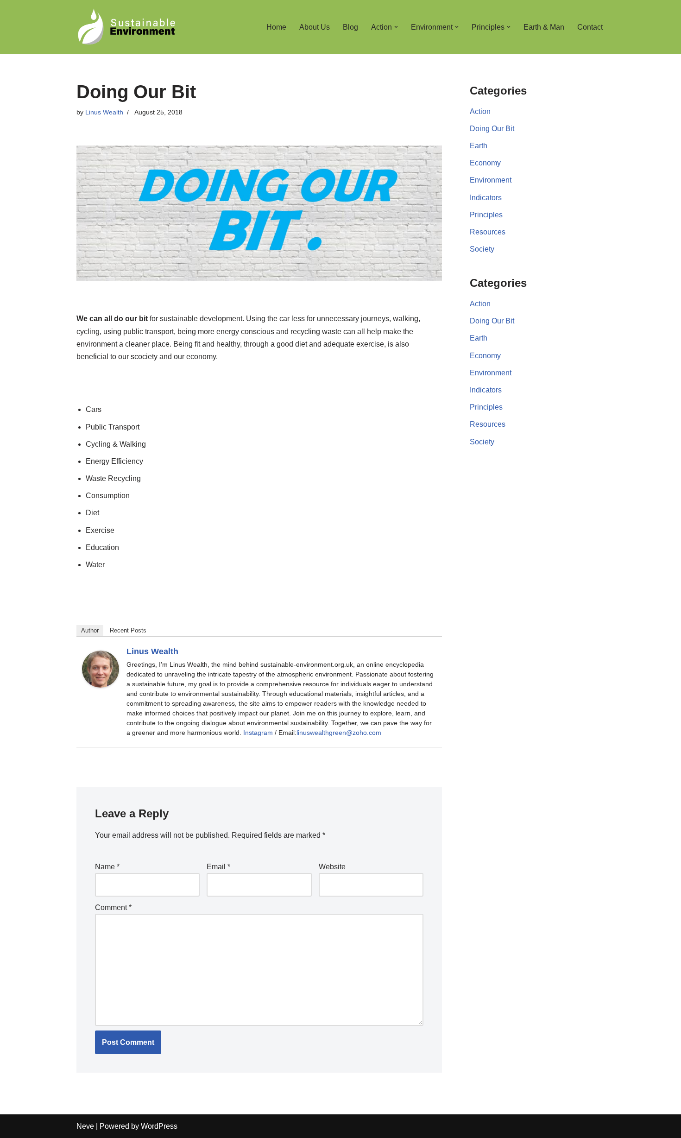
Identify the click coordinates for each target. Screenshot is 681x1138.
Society (482, 249)
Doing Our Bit (492, 129)
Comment (113, 907)
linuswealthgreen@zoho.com (338, 732)
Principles (486, 215)
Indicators (486, 198)
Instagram (258, 732)
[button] (396, 27)
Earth (478, 146)
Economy (485, 163)
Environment (490, 180)
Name (107, 867)
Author (90, 630)
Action (480, 111)
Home (276, 27)
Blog (350, 27)
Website (332, 867)
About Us (314, 27)
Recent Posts (128, 630)
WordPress (159, 1126)
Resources (487, 232)
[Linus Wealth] (100, 685)
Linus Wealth (104, 112)
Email (218, 867)
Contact (590, 27)
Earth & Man (543, 27)
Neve (85, 1126)
